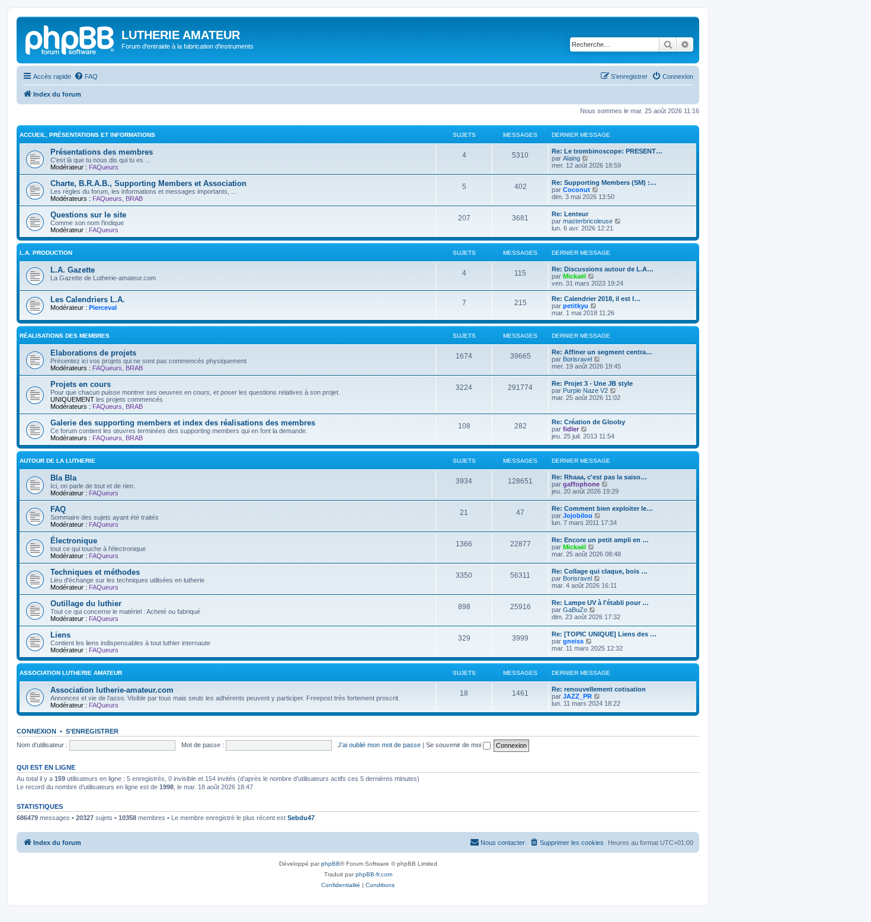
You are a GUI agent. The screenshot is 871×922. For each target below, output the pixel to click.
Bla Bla (63, 477)
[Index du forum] (70, 38)
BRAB (134, 198)
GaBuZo (575, 609)
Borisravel (577, 359)
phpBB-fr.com (374, 874)
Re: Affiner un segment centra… (602, 352)
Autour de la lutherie (57, 460)
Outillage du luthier (85, 603)
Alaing (571, 158)
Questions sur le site (88, 214)
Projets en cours (80, 384)
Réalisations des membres (65, 335)
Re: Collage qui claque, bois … (600, 571)
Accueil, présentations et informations (87, 135)
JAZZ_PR (577, 696)
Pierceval (103, 307)
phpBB (330, 863)
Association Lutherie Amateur (71, 673)
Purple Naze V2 (585, 390)
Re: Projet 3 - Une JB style (592, 383)
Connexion (36, 731)
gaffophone (581, 484)
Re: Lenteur (570, 213)
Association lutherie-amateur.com (112, 690)
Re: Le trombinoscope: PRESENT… (607, 151)
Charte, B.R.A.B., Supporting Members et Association (148, 183)
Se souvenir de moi (454, 744)
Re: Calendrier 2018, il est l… (596, 298)
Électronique (73, 540)
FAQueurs (104, 167)
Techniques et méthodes (95, 572)
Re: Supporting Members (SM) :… (604, 182)
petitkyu (575, 305)
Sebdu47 (301, 817)
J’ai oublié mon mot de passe (379, 744)
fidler (571, 429)
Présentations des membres (101, 152)
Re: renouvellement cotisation (599, 689)
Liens (60, 634)
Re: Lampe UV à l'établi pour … (600, 602)
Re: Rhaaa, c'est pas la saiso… (599, 477)
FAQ (58, 509)
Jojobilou (578, 515)
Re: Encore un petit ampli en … (600, 539)
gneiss (573, 641)
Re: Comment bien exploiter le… (602, 508)
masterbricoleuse (588, 221)
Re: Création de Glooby (588, 421)
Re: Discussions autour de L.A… (603, 269)
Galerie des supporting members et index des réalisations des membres (182, 422)
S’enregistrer (92, 731)
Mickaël (574, 276)
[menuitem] (86, 76)
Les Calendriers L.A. (87, 299)
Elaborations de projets (93, 352)
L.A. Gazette (72, 269)
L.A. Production (46, 252)
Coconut (576, 189)
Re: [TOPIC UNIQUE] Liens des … (604, 634)
